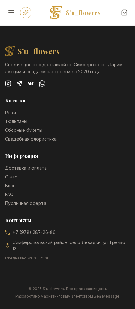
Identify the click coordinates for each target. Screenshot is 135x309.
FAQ (9, 194)
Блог (10, 185)
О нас (11, 176)
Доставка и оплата (26, 168)
